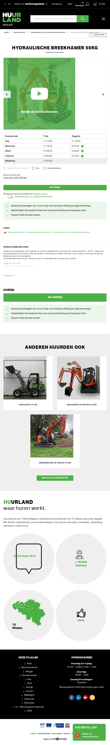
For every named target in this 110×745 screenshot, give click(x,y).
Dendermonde (29, 675)
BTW (37, 168)
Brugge (29, 671)
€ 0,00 (102, 4)
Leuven (29, 691)
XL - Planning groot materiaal (29, 707)
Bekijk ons (29, 4)
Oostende (29, 699)
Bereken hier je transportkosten (33, 197)
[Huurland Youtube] (85, 697)
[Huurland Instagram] (92, 697)
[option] (55, 94)
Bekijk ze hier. (41, 194)
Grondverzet (20, 32)
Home (6, 32)
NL (5, 4)
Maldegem (29, 695)
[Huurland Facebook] (71, 697)
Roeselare (29, 703)
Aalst (29, 664)
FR (9, 4)
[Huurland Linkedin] (78, 697)
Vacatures (57, 4)
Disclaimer (57, 733)
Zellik (29, 711)
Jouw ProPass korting (17, 168)
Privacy (66, 733)
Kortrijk (29, 687)
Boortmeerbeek (29, 667)
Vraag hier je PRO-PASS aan (15, 178)
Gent (29, 683)
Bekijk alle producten (55, 478)
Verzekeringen (54, 168)
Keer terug (99, 35)
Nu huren (55, 187)
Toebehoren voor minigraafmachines (48, 32)
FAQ (70, 4)
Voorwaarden (43, 733)
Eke (29, 679)
